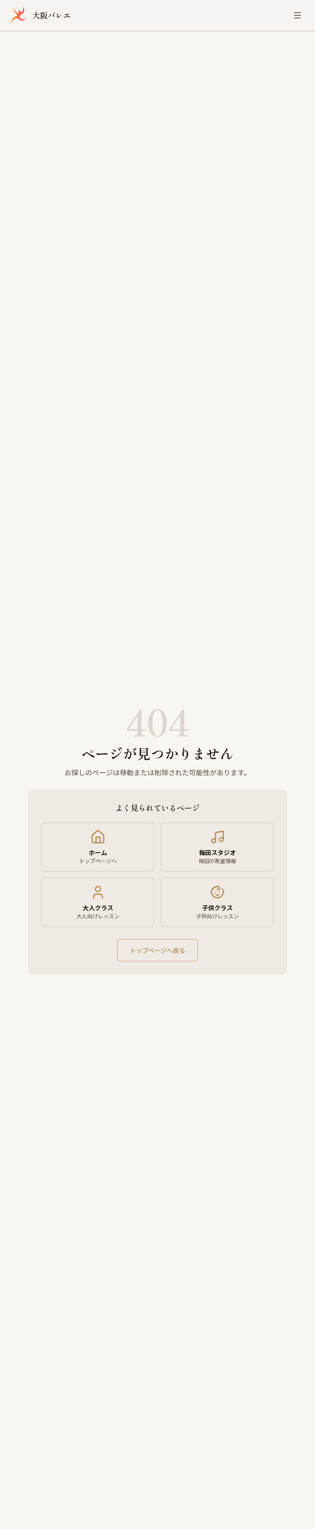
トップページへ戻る (157, 950)
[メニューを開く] (297, 15)
